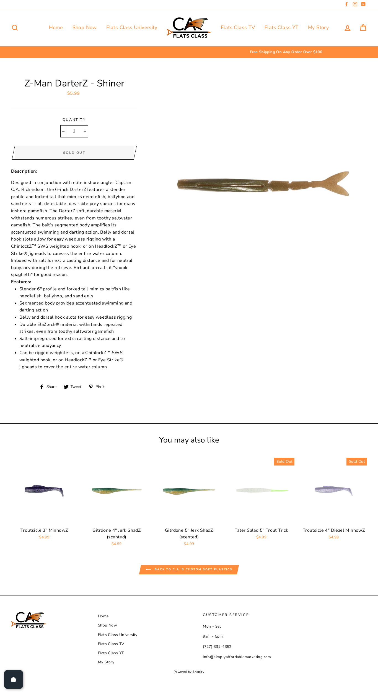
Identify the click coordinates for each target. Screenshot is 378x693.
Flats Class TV (238, 27)
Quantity (74, 119)
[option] (189, 52)
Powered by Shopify (189, 672)
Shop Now (85, 27)
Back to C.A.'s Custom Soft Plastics (192, 570)
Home (56, 27)
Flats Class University (131, 27)
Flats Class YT (282, 27)
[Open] (13, 679)
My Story (318, 27)
